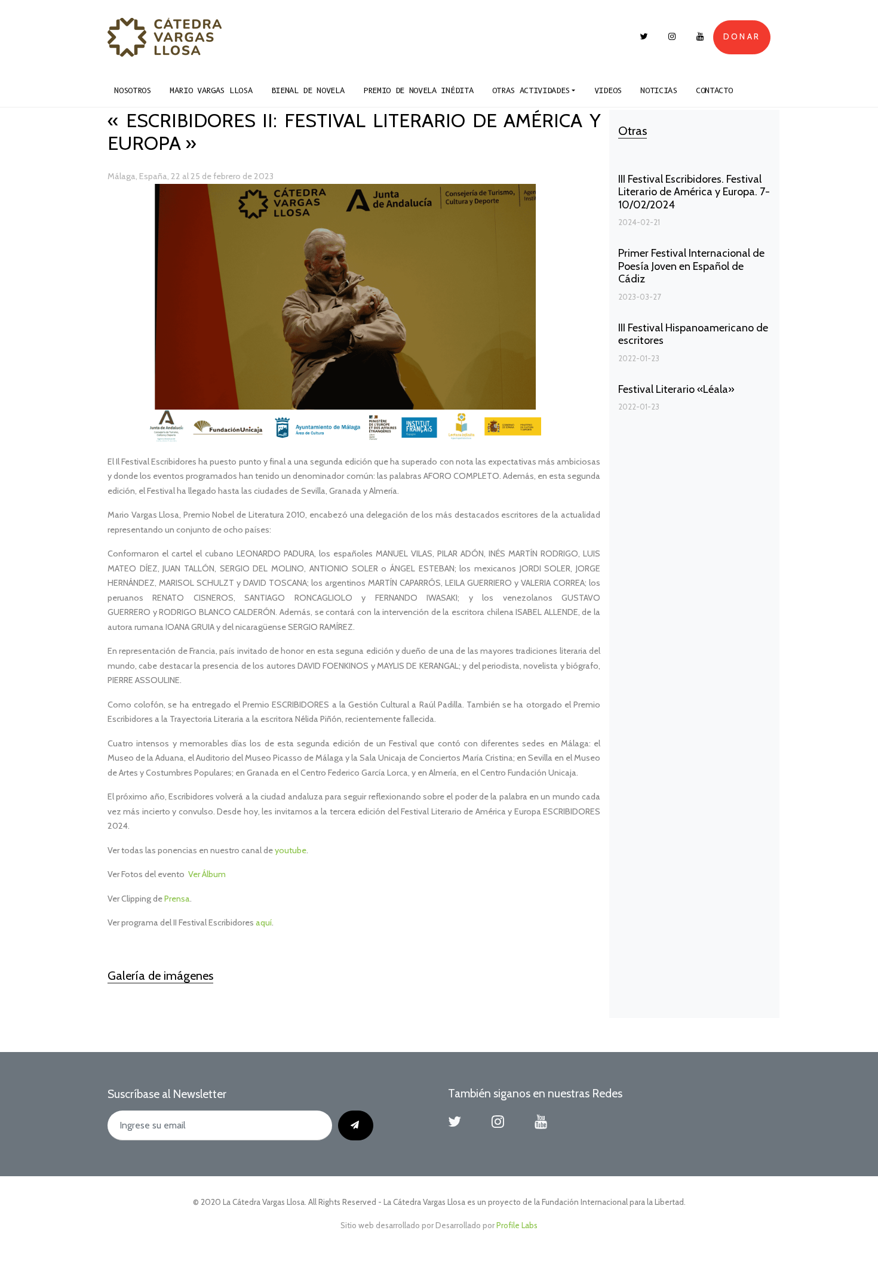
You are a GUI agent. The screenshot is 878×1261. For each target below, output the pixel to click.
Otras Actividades (531, 90)
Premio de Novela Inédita (418, 90)
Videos (608, 90)
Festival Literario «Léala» (676, 389)
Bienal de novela (308, 90)
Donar (741, 36)
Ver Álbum (207, 874)
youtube (290, 850)
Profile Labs (517, 1225)
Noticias (658, 90)
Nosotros (132, 90)
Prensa (177, 898)
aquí (264, 922)
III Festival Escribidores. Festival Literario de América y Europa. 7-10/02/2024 (694, 192)
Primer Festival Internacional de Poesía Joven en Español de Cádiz (691, 266)
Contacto (714, 90)
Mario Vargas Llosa (211, 90)
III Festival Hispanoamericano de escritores (693, 334)
